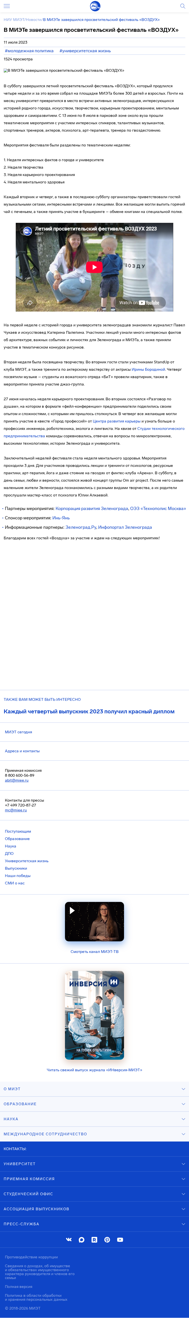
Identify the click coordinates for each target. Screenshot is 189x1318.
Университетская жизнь (26, 861)
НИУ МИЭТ (14, 19)
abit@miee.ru (17, 780)
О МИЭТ (12, 1089)
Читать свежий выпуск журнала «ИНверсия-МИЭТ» (94, 1070)
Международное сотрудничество (45, 1134)
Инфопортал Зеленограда (125, 527)
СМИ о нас (15, 883)
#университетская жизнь (85, 50)
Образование (17, 838)
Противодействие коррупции (31, 1257)
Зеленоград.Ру (80, 527)
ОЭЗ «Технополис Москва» (158, 508)
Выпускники (16, 868)
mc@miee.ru (16, 810)
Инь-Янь (61, 518)
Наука (10, 846)
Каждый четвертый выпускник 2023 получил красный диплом (89, 711)
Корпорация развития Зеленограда (92, 508)
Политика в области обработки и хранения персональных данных (36, 1297)
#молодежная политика (29, 50)
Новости (33, 19)
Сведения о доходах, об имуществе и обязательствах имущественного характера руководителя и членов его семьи (40, 1272)
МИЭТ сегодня (18, 732)
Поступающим (18, 831)
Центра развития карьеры (117, 421)
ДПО (9, 853)
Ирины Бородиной (148, 369)
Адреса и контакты (22, 751)
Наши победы (18, 875)
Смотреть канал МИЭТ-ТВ (95, 951)
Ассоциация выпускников (36, 1209)
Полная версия (18, 1286)
